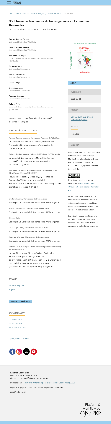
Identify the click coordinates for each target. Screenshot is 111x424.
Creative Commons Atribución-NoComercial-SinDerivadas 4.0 (83, 186)
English (12, 289)
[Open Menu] (9, 2)
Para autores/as (15, 323)
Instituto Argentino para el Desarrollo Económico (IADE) (50, 382)
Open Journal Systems (19, 338)
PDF (74, 83)
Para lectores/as (15, 319)
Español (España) (16, 285)
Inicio (11, 14)
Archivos (20, 14)
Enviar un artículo (20, 301)
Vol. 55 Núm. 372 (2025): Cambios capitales (45, 14)
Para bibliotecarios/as (17, 327)
